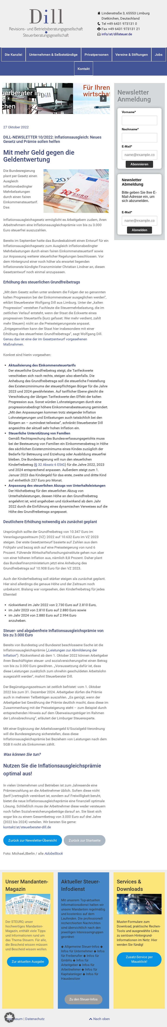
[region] (56, 98)
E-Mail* (127, 146)
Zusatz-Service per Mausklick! (139, 959)
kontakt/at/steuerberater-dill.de (27, 827)
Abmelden (139, 230)
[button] (8, 98)
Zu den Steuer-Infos (83, 999)
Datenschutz (35, 1019)
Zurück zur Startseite (84, 840)
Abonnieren (139, 164)
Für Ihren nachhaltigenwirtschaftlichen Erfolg (46, 91)
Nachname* (130, 129)
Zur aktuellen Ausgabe (28, 962)
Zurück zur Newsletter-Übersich (32, 840)
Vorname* (129, 112)
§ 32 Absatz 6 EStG (50, 465)
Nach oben (101, 1019)
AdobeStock (53, 853)
